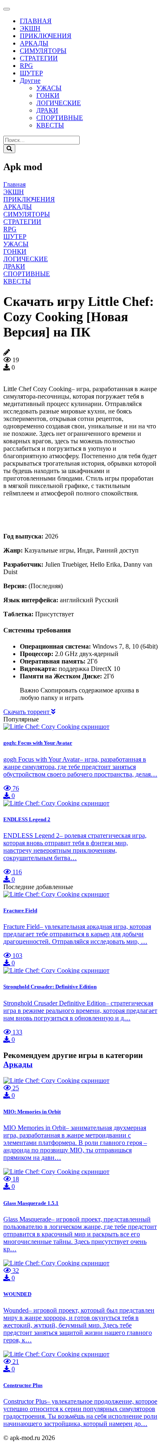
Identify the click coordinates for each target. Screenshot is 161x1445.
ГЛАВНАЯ (36, 20)
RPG (26, 65)
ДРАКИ (47, 110)
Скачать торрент (27, 711)
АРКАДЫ (34, 43)
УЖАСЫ (49, 87)
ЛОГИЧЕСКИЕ (58, 102)
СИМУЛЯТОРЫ (43, 50)
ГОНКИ (47, 95)
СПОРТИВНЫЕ (59, 117)
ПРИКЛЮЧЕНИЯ (45, 35)
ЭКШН (30, 28)
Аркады (18, 1064)
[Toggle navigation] (6, 9)
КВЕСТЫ (50, 125)
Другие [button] (30, 80)
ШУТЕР (31, 73)
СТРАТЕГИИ (39, 58)
